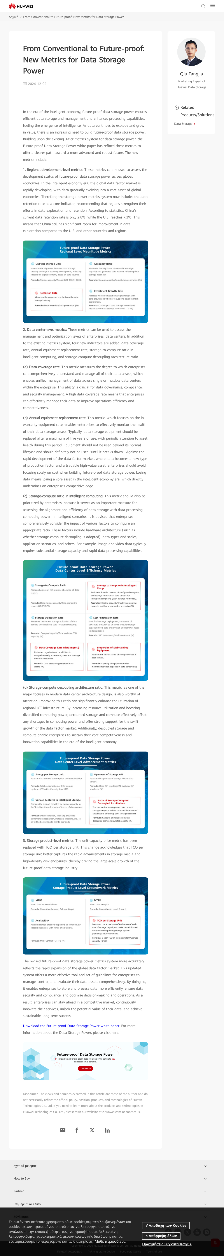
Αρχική (13, 17)
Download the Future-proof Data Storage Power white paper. (71, 1026)
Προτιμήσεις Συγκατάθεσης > (167, 1244)
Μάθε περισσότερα (110, 1241)
